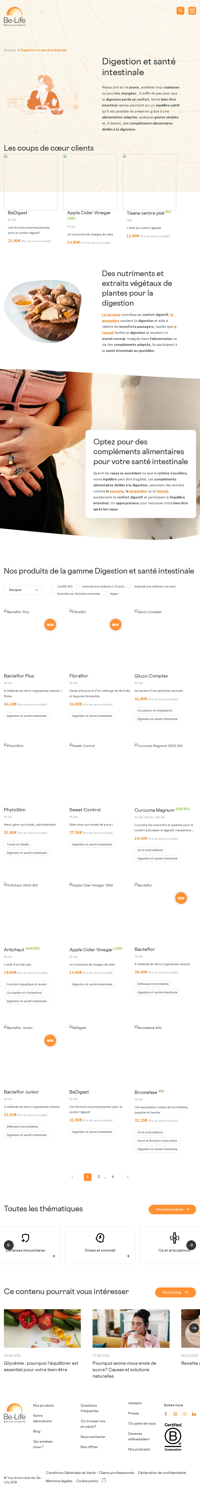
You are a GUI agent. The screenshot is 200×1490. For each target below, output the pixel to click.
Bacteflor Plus (19, 679)
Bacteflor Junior (21, 1095)
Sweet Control (85, 813)
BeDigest (17, 216)
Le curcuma (111, 314)
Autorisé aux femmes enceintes (78, 593)
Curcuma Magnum (162, 813)
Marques (15, 590)
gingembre (138, 491)
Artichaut (22, 953)
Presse (133, 1413)
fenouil (162, 491)
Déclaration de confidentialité (162, 1473)
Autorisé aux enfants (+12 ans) (103, 586)
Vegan (114, 593)
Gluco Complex (151, 679)
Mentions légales (59, 1481)
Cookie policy (87, 1481)
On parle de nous (142, 1423)
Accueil (10, 50)
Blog (36, 1431)
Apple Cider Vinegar (89, 219)
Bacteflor (145, 953)
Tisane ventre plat (149, 216)
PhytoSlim (14, 813)
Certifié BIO (65, 586)
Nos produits (43, 1405)
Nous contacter (93, 1437)
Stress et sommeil (100, 1251)
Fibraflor (78, 679)
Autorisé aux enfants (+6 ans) (155, 586)
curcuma (117, 491)
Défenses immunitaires (25, 1251)
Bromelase (149, 1096)
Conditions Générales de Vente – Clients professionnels (90, 1473)
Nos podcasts (139, 1449)
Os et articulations (174, 1251)
